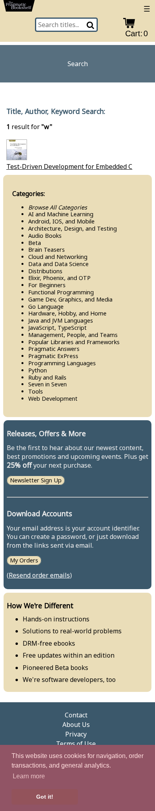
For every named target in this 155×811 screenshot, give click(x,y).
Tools (35, 391)
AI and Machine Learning (60, 214)
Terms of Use (76, 743)
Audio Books (45, 235)
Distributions (45, 271)
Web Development (53, 398)
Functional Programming (61, 292)
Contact (76, 715)
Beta (34, 243)
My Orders (24, 560)
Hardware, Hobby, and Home (67, 313)
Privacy (76, 734)
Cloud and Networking (57, 257)
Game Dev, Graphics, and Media (70, 299)
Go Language (46, 306)
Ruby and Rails (47, 377)
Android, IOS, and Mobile (61, 221)
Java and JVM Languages (60, 320)
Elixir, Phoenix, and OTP (59, 278)
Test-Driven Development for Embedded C (69, 166)
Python (37, 370)
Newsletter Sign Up (36, 480)
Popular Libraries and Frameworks (74, 342)
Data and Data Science (58, 264)
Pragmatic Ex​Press (53, 356)
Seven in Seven (47, 384)
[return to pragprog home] (19, 7)
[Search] (91, 25)
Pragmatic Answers (53, 349)
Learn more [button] (29, 776)
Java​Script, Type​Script (57, 327)
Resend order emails (39, 575)
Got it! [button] (44, 796)
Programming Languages (62, 363)
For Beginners (47, 285)
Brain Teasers (46, 249)
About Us (76, 724)
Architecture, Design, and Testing (72, 228)
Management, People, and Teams (73, 335)
